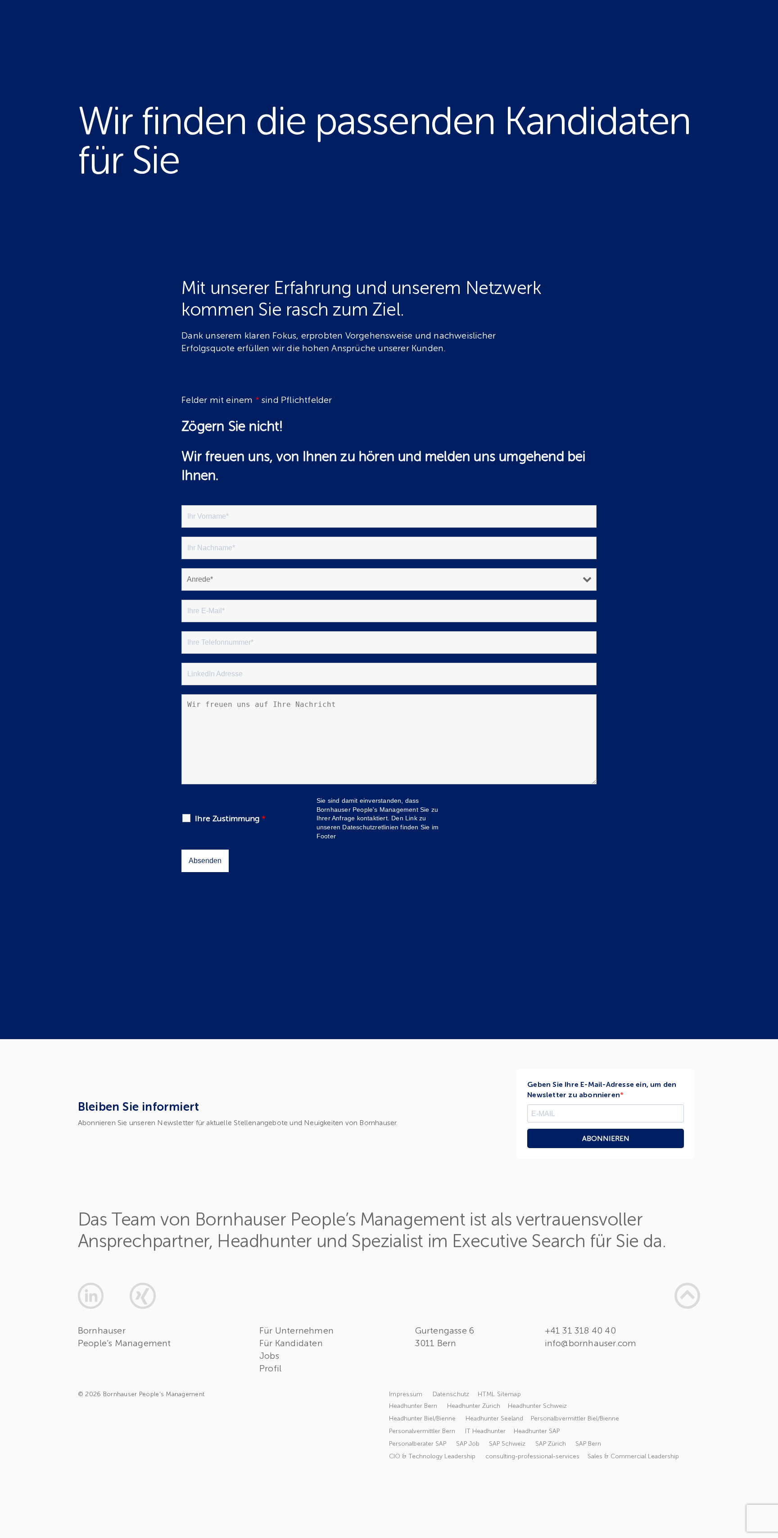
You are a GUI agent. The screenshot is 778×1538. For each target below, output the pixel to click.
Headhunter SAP (537, 1431)
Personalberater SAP (419, 1444)
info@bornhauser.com (591, 1343)
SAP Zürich (552, 1444)
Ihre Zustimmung (230, 818)
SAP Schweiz (509, 1444)
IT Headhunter (485, 1431)
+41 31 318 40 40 (580, 1330)
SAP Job (468, 1444)
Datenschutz (451, 1394)
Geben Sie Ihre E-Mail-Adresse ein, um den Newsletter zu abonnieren (601, 1089)
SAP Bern (588, 1444)
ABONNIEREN (605, 1138)
